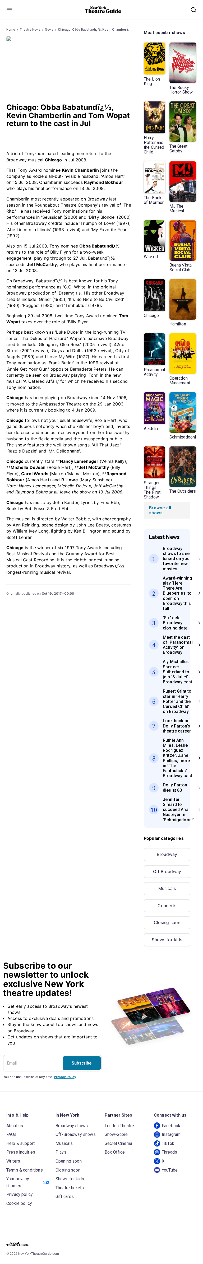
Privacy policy (19, 1194)
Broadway (167, 854)
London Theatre (119, 1125)
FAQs (11, 1134)
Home (10, 29)
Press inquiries (20, 1152)
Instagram (171, 1134)
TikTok (168, 1143)
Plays (61, 1152)
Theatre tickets (70, 1187)
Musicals (167, 888)
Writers (13, 1161)
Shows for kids (167, 939)
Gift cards (65, 1196)
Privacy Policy (65, 1077)
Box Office (115, 1152)
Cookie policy (19, 1203)
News (49, 29)
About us (14, 1125)
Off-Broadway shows (76, 1134)
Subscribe (82, 1063)
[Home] (103, 10)
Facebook (171, 1125)
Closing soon (167, 922)
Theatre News (30, 29)
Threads (169, 1152)
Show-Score (116, 1134)
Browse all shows (160, 510)
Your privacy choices (17, 1182)
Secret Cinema (118, 1143)
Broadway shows (72, 1125)
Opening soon (69, 1161)
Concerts (167, 905)
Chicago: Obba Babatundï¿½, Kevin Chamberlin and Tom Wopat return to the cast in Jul (124, 29)
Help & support (20, 1143)
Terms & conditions (24, 1170)
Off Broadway (167, 871)
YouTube (170, 1170)
